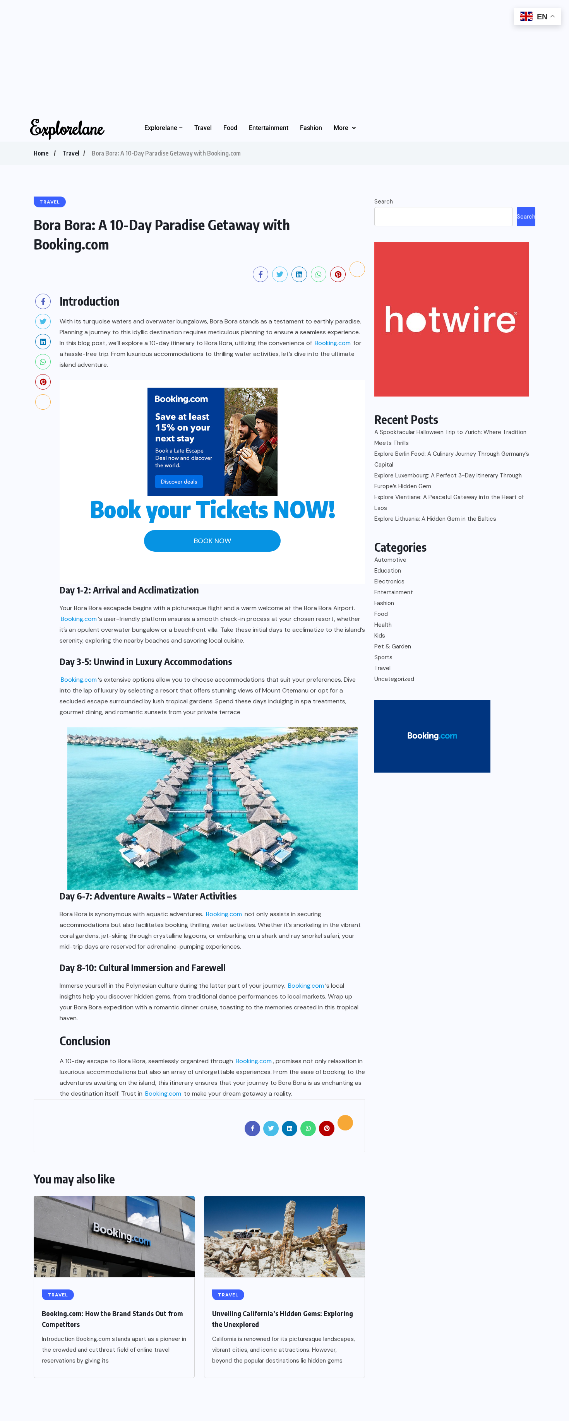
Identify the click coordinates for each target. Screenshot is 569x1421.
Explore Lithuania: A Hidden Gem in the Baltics (435, 519)
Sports (383, 657)
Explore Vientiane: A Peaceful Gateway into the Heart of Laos (449, 502)
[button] (345, 128)
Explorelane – (163, 128)
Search (383, 201)
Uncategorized (394, 679)
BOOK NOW (212, 540)
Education (387, 571)
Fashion (311, 128)
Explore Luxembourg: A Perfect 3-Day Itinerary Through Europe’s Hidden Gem (448, 481)
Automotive (390, 560)
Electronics (389, 581)
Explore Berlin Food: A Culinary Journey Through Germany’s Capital (451, 459)
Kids (379, 636)
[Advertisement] (232, 54)
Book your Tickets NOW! (212, 509)
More (341, 128)
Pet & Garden (392, 646)
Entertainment (268, 128)
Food (230, 128)
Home (41, 153)
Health (383, 625)
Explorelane (67, 127)
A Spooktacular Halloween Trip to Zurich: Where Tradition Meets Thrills (450, 437)
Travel (203, 128)
